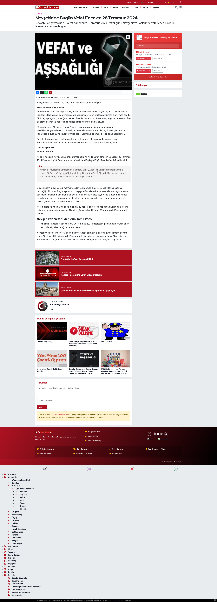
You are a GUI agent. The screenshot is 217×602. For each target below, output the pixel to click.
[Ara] (176, 7)
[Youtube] (158, 434)
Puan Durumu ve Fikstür (157, 449)
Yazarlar (11, 552)
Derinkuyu (16, 538)
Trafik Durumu (117, 449)
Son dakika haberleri (24, 489)
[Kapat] (215, 600)
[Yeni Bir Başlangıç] (52, 331)
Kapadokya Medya (44, 97)
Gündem (95, 7)
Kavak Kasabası (19, 529)
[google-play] (163, 439)
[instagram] (89, 469)
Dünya (115, 7)
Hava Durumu (82, 449)
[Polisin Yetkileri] (115, 331)
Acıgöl (15, 540)
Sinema (22, 509)
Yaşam (38, 13)
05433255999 (93, 436)
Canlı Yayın (17, 543)
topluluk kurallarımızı (59, 415)
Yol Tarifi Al (158, 58)
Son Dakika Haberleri (84, 453)
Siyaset (155, 7)
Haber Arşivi (117, 453)
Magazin (23, 494)
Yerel (106, 7)
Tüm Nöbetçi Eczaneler (159, 77)
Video (10, 549)
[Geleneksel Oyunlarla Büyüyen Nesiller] (52, 358)
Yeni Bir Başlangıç (44, 341)
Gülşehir (15, 512)
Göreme (15, 520)
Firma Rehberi (14, 555)
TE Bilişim (178, 462)
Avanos (15, 526)
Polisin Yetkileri (107, 341)
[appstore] (151, 439)
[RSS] (166, 434)
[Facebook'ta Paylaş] (37, 92)
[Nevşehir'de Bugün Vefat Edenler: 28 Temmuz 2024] (83, 61)
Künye (10, 569)
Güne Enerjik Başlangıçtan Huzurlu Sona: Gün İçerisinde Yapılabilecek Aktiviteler (83, 343)
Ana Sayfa (12, 474)
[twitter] (45, 469)
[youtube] (132, 469)
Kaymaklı (16, 535)
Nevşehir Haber (81, 7)
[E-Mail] (52, 309)
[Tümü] (179, 85)
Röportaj (12, 561)
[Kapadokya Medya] (42, 306)
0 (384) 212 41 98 (144, 71)
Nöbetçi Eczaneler (47, 449)
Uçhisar (15, 523)
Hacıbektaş (17, 514)
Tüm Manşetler (45, 453)
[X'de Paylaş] (42, 92)
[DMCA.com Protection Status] (141, 93)
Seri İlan (11, 558)
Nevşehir (16, 486)
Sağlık (145, 7)
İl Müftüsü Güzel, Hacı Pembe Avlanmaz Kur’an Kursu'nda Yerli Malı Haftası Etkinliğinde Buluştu (114, 371)
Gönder (42, 407)
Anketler (11, 566)
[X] (149, 434)
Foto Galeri (13, 546)
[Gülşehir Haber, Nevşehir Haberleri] (47, 7)
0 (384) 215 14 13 (144, 58)
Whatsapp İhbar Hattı (21, 480)
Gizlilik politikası (116, 600)
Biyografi (12, 563)
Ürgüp (14, 517)
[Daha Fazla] (50, 92)
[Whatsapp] (162, 434)
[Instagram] (154, 434)
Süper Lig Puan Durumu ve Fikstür (26, 587)
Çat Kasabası (17, 532)
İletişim (11, 572)
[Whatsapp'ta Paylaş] (46, 92)
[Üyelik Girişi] (180, 2)
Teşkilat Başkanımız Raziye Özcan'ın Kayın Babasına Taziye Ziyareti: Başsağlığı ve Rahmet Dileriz (83, 371)
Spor (136, 7)
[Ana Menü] (180, 7)
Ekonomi (126, 7)
